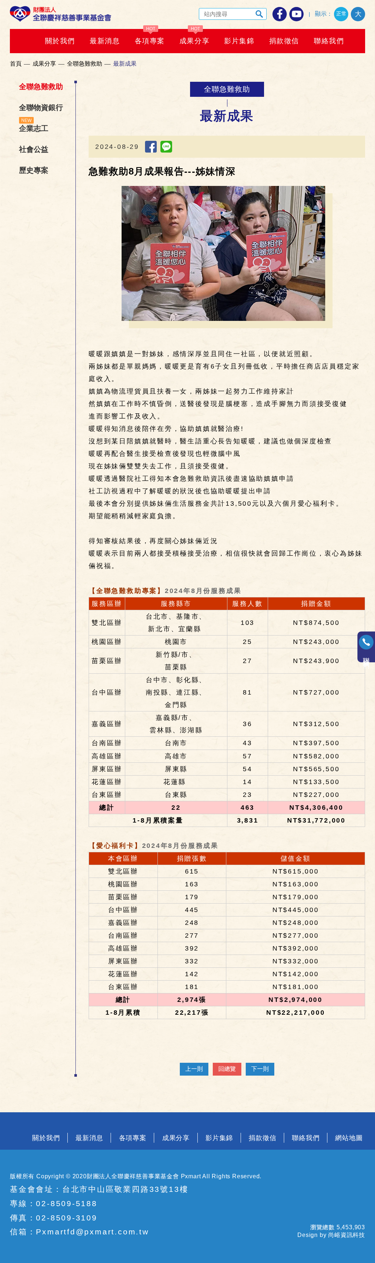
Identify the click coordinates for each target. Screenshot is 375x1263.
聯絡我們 (306, 1138)
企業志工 (33, 128)
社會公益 (33, 149)
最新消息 (89, 1138)
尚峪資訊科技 (346, 1235)
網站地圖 (349, 1138)
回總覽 (227, 1069)
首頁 (16, 64)
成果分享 (44, 64)
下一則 (260, 1069)
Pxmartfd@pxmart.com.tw (92, 1231)
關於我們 (46, 1138)
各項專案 (133, 1138)
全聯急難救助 (84, 64)
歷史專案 (33, 170)
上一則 (194, 1069)
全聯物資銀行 (41, 107)
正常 (341, 14)
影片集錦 (219, 1138)
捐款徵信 (262, 1138)
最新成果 (125, 64)
